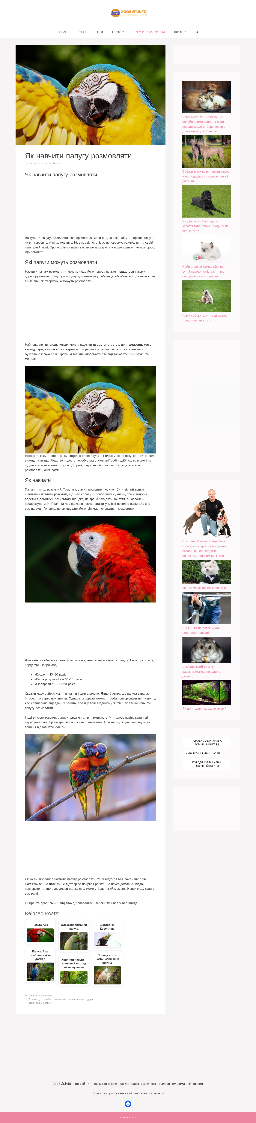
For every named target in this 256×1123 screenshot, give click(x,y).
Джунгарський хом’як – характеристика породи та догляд (201, 671)
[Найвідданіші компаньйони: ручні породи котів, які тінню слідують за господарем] (206, 249)
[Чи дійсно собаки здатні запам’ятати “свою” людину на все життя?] (206, 202)
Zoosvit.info (129, 1117)
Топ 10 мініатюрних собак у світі (206, 588)
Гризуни (118, 32)
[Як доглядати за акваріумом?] (206, 693)
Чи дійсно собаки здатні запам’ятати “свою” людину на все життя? (205, 226)
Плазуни (180, 32)
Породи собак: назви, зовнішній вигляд (207, 742)
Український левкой (40, 1002)
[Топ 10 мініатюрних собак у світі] (206, 573)
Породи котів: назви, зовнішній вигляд (206, 764)
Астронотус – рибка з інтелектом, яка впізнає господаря (61, 999)
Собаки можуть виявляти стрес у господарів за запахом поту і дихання (205, 176)
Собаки (63, 32)
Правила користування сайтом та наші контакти (128, 1093)
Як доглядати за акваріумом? (204, 708)
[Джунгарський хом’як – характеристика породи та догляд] (206, 650)
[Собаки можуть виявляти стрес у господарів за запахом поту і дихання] (206, 152)
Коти (99, 32)
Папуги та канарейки (149, 32)
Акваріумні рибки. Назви (203, 753)
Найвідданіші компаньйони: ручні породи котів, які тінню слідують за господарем (203, 271)
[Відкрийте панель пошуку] (197, 32)
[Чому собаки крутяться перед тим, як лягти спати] (206, 296)
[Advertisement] (90, 208)
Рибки (82, 32)
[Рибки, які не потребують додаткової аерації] (206, 609)
